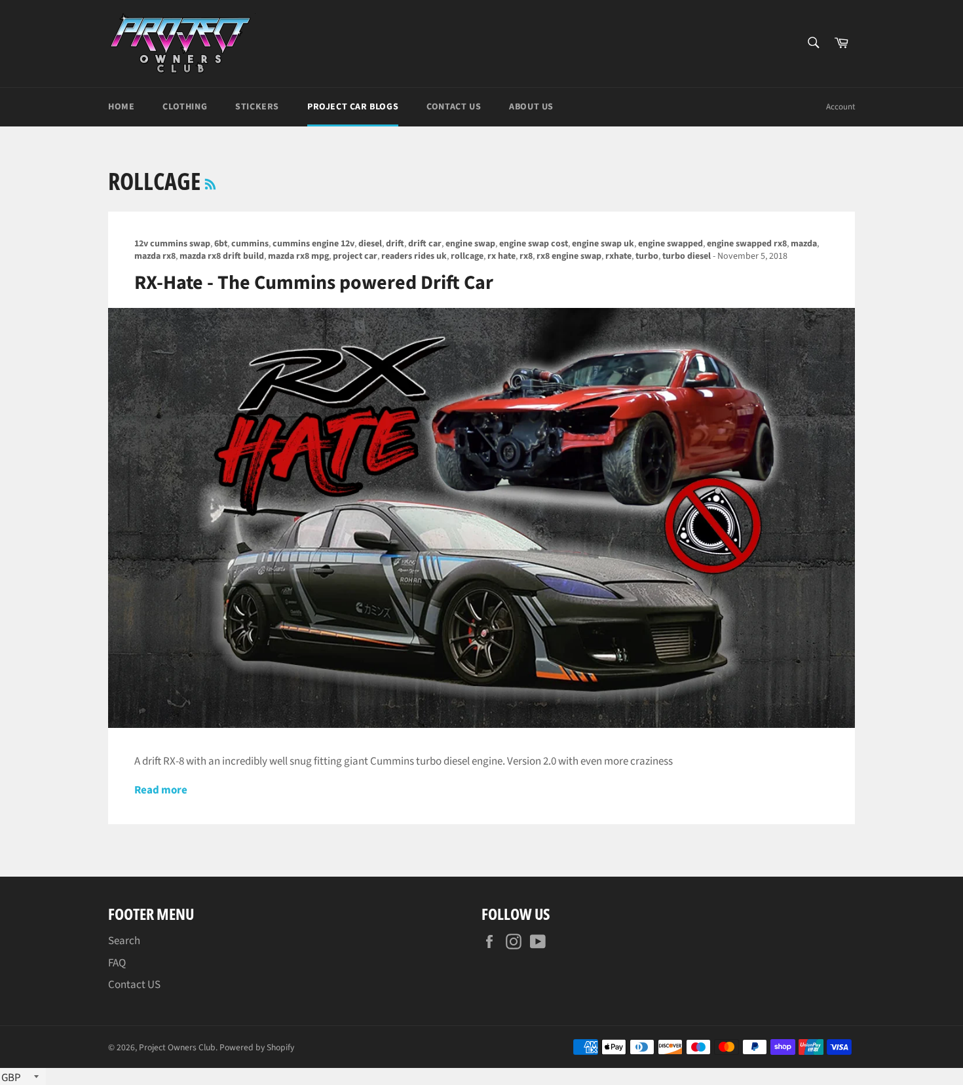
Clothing (184, 106)
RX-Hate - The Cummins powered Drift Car (313, 283)
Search (124, 941)
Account (840, 107)
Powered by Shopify (256, 1047)
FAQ (117, 963)
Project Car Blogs (352, 106)
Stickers (257, 106)
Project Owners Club (177, 1047)
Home (121, 106)
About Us (531, 106)
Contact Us (453, 106)
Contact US (134, 985)
